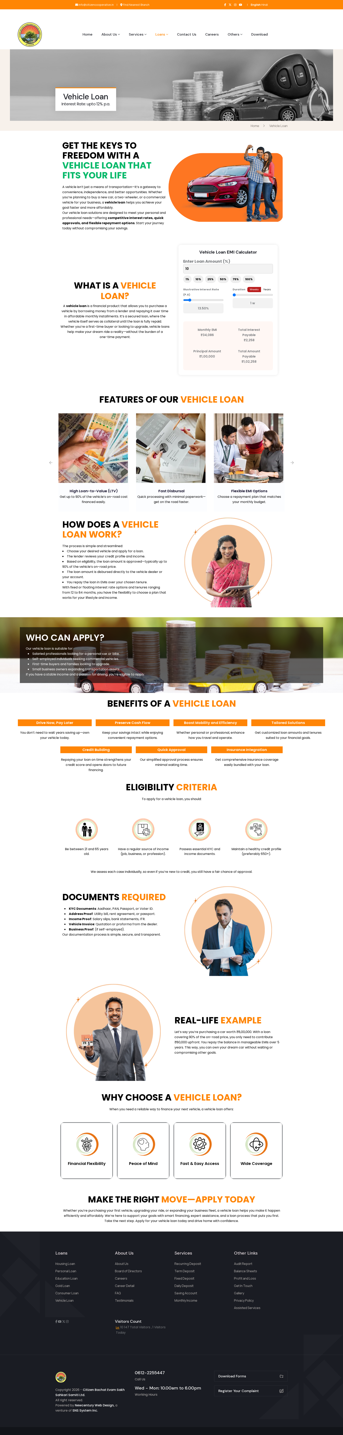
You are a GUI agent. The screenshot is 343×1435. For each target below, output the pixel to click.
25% (210, 279)
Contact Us (186, 34)
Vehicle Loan (64, 1300)
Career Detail (124, 1286)
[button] (50, 462)
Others (233, 34)
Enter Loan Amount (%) (206, 261)
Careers (212, 34)
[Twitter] (230, 5)
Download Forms (232, 1376)
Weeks (254, 289)
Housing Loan (65, 1264)
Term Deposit (184, 1271)
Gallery (239, 1293)
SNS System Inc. (85, 1410)
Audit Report (243, 1264)
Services (136, 34)
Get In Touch (243, 1286)
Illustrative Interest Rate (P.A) (201, 292)
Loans (160, 34)
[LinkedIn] (240, 5)
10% (198, 279)
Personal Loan (65, 1271)
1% (187, 279)
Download (259, 34)
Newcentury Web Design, (95, 1405)
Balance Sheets (245, 1271)
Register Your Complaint (238, 1390)
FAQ (118, 1293)
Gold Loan (62, 1286)
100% (249, 279)
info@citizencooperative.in (96, 4)
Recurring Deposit (187, 1264)
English (256, 5)
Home (87, 34)
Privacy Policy (244, 1300)
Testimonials (124, 1300)
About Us (109, 34)
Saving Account (185, 1293)
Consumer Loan (67, 1293)
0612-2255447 (150, 1373)
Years (267, 289)
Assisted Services (247, 1308)
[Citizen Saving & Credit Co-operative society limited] (30, 34)
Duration (239, 289)
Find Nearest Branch (135, 4)
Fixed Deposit (184, 1278)
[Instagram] (235, 5)
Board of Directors (128, 1271)
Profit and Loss (245, 1278)
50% (223, 279)
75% (236, 279)
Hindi (264, 5)
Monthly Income (185, 1300)
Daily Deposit (184, 1286)
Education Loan (66, 1278)
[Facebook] (225, 5)
